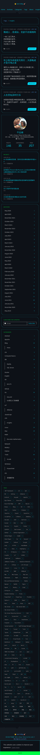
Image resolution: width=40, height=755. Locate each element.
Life (32, 29)
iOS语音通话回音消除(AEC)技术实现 (15, 197)
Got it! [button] (20, 753)
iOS (5, 163)
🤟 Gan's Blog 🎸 (20, 4)
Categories (18, 9)
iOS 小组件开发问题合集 (11, 188)
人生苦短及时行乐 (12, 95)
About (31, 9)
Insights (7, 48)
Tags (25, 9)
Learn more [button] (15, 747)
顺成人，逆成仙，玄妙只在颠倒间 (20, 32)
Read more (32, 48)
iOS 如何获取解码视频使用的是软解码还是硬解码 (19, 180)
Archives (10, 9)
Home (3, 9)
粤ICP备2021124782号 (20, 739)
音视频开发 (10, 163)
